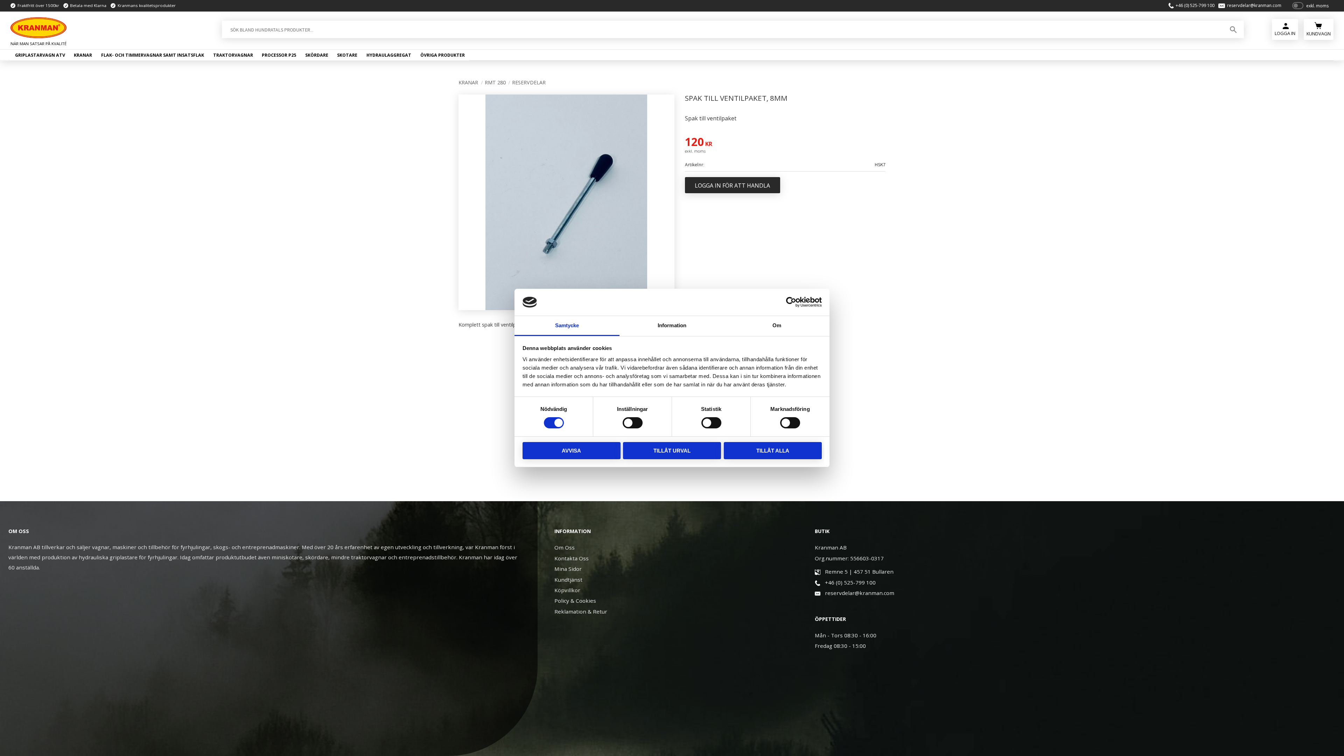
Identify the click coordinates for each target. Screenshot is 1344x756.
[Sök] (1233, 29)
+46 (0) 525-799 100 (1195, 5)
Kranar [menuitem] (83, 55)
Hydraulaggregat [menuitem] (388, 55)
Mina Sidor (568, 568)
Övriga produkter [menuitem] (442, 55)
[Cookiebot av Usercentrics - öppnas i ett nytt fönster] (791, 302)
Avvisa (571, 451)
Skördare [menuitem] (316, 55)
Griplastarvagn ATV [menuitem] (40, 55)
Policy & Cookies (575, 600)
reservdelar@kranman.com (1254, 5)
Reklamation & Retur (580, 611)
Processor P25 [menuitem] (279, 55)
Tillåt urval (672, 451)
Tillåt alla (772, 451)
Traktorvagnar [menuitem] (233, 55)
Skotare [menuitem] (347, 55)
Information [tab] (672, 325)
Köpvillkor (567, 590)
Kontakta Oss (571, 558)
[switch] (633, 422)
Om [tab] (776, 325)
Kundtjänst (568, 579)
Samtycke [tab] (567, 325)
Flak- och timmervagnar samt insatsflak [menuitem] (152, 55)
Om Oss (564, 547)
